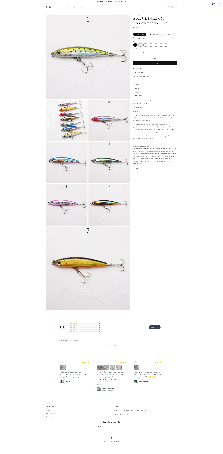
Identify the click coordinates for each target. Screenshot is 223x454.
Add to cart (155, 58)
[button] (168, 7)
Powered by (108, 390)
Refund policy (50, 417)
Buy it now (155, 63)
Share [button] (137, 168)
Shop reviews (74, 340)
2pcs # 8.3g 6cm (167, 34)
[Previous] (159, 354)
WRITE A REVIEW (154, 327)
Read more (99, 384)
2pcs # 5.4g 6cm (153, 34)
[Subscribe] (125, 427)
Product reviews (62, 340)
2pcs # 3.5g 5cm (139, 34)
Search (48, 410)
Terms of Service (50, 413)
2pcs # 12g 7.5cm (140, 38)
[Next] (163, 354)
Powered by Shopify (114, 441)
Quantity (135, 49)
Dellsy (109, 441)
